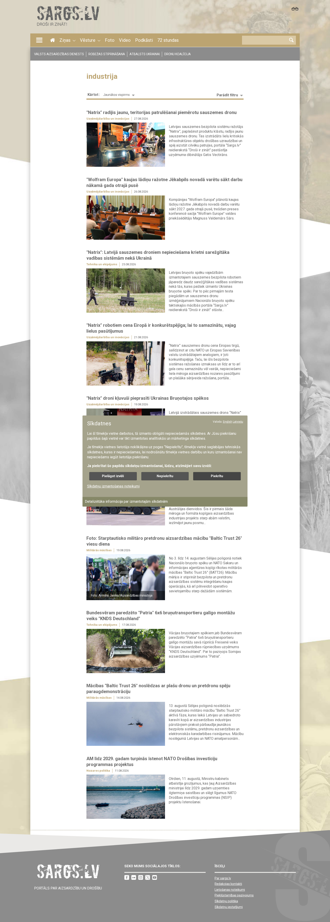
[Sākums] (67, 27)
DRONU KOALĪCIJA (177, 54)
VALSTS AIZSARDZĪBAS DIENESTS (59, 54)
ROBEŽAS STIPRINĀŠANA (106, 54)
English (227, 421)
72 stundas (168, 40)
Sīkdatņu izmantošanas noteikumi (113, 486)
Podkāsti (144, 40)
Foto (109, 40)
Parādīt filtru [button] (227, 95)
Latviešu (238, 421)
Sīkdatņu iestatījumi (229, 907)
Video (125, 40)
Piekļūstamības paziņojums (234, 895)
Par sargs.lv (223, 878)
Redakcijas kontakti (228, 884)
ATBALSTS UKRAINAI (145, 54)
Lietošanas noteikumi (230, 889)
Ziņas (64, 40)
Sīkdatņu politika (226, 901)
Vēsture (87, 40)
